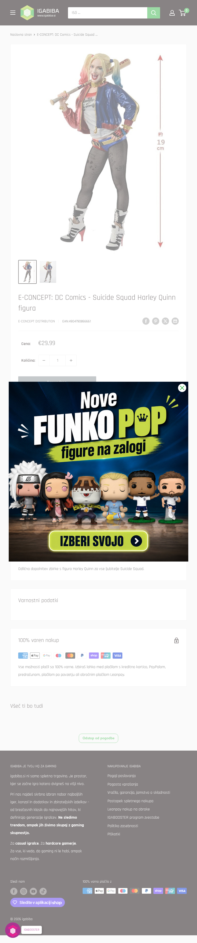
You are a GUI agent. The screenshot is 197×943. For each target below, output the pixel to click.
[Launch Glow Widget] (13, 930)
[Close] (182, 388)
